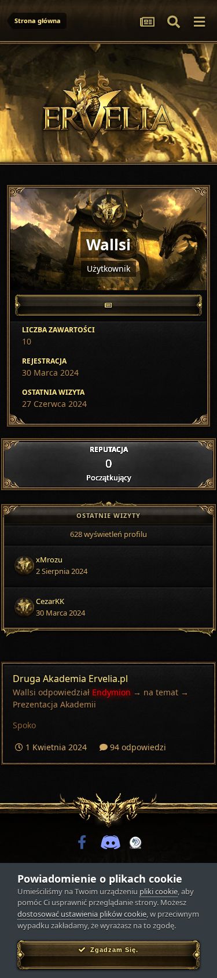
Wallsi (24, 692)
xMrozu (49, 559)
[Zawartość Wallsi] (108, 305)
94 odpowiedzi (137, 747)
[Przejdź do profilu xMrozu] (24, 565)
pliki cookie (158, 891)
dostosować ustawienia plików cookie (81, 914)
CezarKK (50, 601)
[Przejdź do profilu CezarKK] (24, 607)
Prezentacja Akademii (54, 704)
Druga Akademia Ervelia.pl (70, 678)
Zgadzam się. (112, 949)
